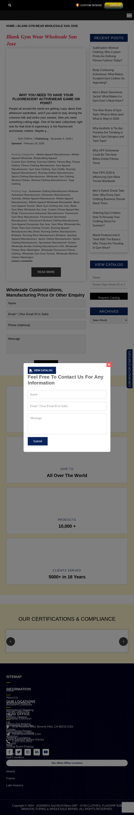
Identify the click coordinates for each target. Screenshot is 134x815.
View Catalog (43, 370)
